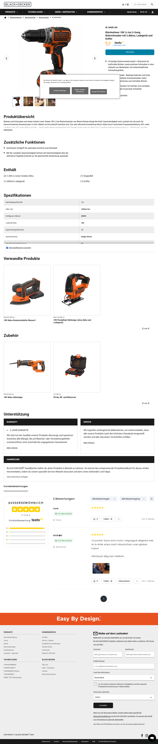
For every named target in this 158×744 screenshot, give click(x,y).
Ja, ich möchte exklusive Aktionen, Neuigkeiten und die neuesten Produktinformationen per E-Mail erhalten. (122, 685)
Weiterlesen (8, 130)
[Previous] (6, 58)
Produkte (10, 12)
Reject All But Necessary (80, 90)
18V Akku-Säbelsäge (13, 397)
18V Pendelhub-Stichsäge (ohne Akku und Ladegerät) (72, 321)
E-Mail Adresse (99, 661)
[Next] (95, 58)
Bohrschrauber (44, 17)
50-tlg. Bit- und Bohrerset (64, 397)
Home (5, 17)
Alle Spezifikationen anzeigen (20, 248)
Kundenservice (95, 12)
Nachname (129, 649)
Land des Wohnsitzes (101, 672)
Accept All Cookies (98, 91)
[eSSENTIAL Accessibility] (125, 4)
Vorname (96, 649)
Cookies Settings (60, 90)
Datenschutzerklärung (101, 716)
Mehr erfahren (12, 448)
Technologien (35, 12)
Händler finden (132, 12)
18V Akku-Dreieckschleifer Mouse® (20, 320)
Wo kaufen (130, 52)
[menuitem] (11, 12)
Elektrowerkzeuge (16, 17)
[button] (142, 735)
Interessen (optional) (101, 692)
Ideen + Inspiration (65, 12)
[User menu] (152, 12)
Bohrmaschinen (30, 17)
